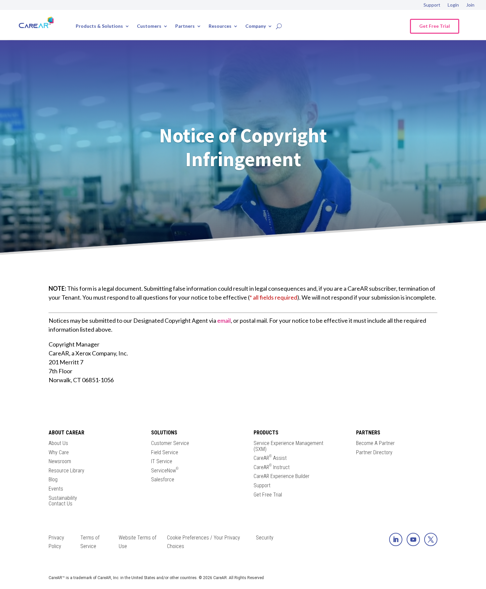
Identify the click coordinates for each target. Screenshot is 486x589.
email (224, 320)
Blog (53, 480)
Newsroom (60, 461)
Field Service (164, 453)
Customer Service (170, 443)
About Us (58, 443)
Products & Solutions (99, 26)
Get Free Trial (434, 26)
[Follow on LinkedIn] (395, 539)
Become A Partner (375, 443)
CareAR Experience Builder (281, 476)
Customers (149, 26)
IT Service (161, 461)
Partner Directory (374, 453)
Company (255, 26)
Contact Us (60, 504)
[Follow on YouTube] (413, 539)
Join (470, 5)
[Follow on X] (430, 539)
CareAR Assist (270, 458)
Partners (185, 26)
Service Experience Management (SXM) (288, 446)
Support (432, 5)
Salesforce (162, 480)
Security (264, 537)
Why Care (59, 453)
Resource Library (66, 471)
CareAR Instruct (272, 467)
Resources (220, 26)
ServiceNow (165, 471)
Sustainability (63, 498)
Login (453, 5)
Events (56, 489)
